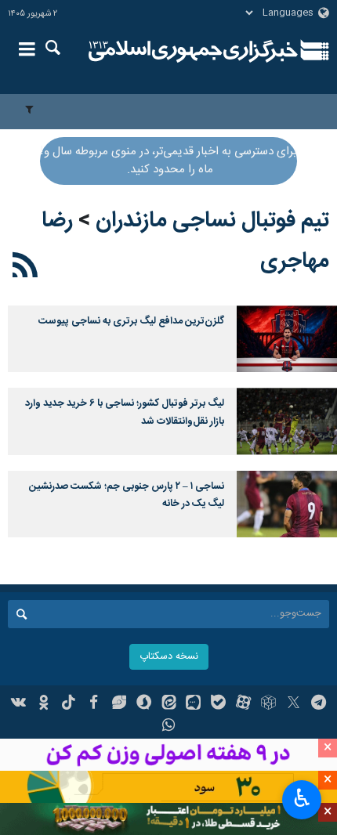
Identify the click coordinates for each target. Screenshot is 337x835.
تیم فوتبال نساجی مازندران (212, 221)
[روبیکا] (268, 704)
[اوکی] (43, 704)
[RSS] (25, 268)
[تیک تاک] (68, 704)
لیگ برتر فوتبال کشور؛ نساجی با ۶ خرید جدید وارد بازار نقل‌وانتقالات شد (124, 412)
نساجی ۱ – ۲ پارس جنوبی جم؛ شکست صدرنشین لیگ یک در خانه (126, 495)
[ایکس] (293, 704)
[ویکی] (19, 704)
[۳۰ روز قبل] (287, 421)
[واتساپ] (168, 726)
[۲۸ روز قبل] (287, 338)
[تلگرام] (318, 704)
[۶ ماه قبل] (287, 504)
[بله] (218, 704)
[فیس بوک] (93, 704)
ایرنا (193, 51)
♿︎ (302, 798)
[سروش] (143, 704)
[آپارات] (243, 704)
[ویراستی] (118, 704)
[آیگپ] (193, 704)
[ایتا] (168, 704)
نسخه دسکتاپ (169, 657)
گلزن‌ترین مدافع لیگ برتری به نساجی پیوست (131, 321)
